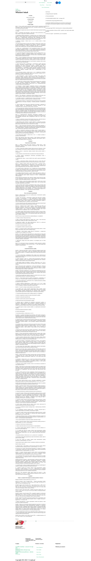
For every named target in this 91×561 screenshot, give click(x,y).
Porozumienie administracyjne (39, 539)
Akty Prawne (48, 11)
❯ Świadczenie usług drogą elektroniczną (54, 20)
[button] (25, 2)
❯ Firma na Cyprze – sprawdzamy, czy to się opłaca (56, 33)
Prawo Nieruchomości (45, 7)
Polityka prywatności (60, 546)
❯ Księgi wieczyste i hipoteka (51, 13)
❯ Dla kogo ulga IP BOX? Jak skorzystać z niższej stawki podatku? (59, 28)
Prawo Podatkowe (42, 2)
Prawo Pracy (39, 552)
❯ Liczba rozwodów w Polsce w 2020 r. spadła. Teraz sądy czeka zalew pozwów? (60, 31)
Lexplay (16, 9)
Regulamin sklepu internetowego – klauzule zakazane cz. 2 (20, 527)
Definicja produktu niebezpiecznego (22, 549)
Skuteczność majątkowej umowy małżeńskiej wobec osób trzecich (30, 540)
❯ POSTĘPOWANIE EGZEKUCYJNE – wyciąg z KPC (55, 18)
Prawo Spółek (49, 2)
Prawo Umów (39, 554)
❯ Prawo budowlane (50, 16)
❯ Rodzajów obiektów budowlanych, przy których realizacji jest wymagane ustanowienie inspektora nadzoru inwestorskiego (58, 23)
